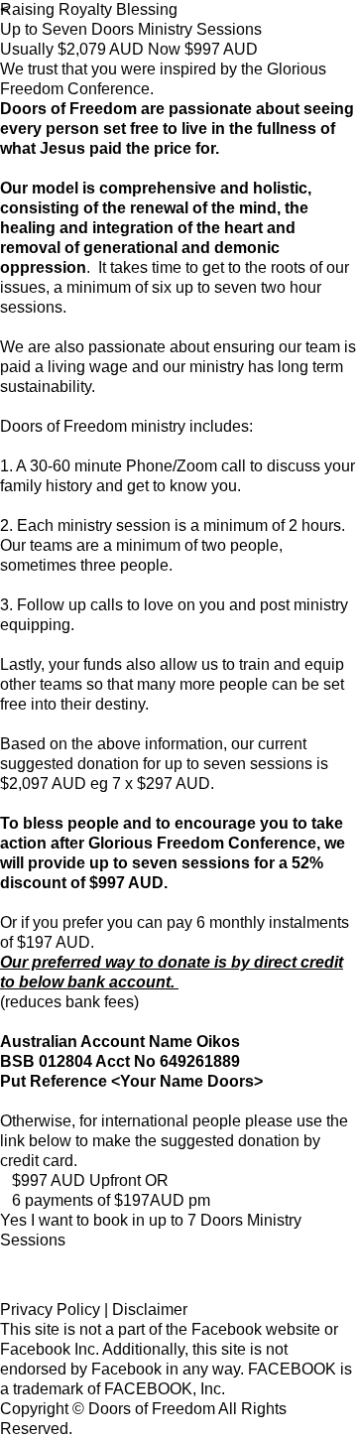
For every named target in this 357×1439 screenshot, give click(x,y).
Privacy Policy (50, 1309)
